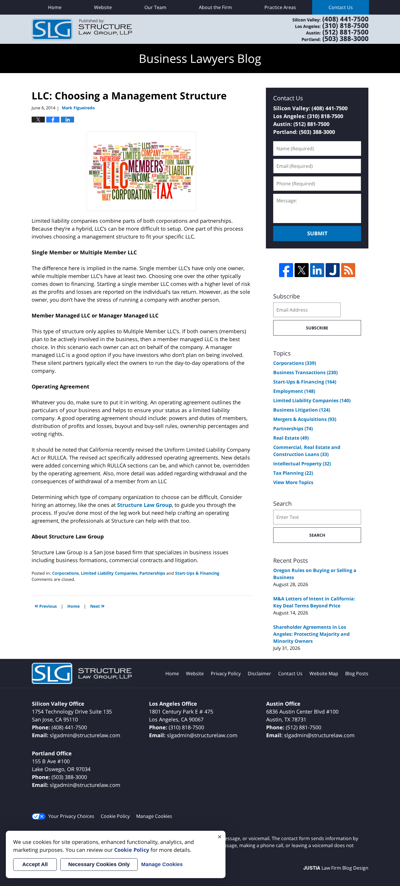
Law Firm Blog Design (335, 868)
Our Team (155, 7)
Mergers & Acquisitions (304, 419)
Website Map (324, 673)
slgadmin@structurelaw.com (85, 735)
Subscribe (317, 328)
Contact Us (341, 7)
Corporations (65, 573)
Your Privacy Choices (71, 816)
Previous (46, 605)
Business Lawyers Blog (82, 29)
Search (317, 535)
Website (103, 7)
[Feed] (348, 270)
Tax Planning (293, 473)
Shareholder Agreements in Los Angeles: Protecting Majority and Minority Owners (311, 634)
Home (54, 7)
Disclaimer (259, 673)
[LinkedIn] (317, 270)
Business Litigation (301, 410)
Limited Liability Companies (109, 573)
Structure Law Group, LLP (323, 29)
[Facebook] (286, 270)
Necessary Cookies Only (99, 864)
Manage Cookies (154, 816)
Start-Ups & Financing (197, 573)
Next (97, 605)
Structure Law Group (144, 504)
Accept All (35, 864)
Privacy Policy (226, 673)
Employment (294, 391)
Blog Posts (356, 673)
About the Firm (215, 7)
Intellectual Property (302, 463)
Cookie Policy (115, 816)
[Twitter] (302, 270)
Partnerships (152, 573)
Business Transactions (305, 372)
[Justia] (333, 270)
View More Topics (293, 482)
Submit (317, 233)
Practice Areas (280, 7)
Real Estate (291, 438)
